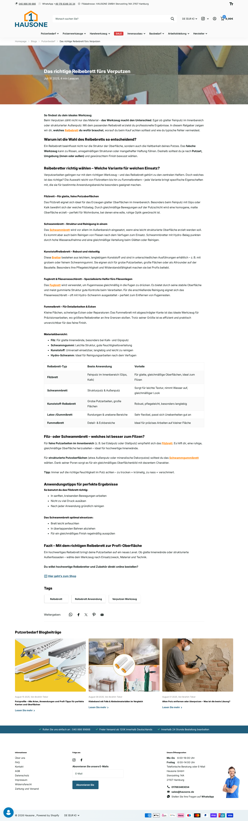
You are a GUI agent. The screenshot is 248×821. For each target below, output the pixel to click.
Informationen (21, 752)
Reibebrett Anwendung (88, 599)
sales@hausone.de (182, 791)
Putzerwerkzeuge (73, 33)
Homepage (21, 41)
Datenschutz (22, 775)
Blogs (34, 41)
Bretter (56, 257)
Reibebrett (71, 130)
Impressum (21, 779)
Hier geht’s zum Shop (62, 576)
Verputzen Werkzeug (124, 599)
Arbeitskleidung (177, 33)
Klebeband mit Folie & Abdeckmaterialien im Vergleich (124, 676)
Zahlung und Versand (27, 788)
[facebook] (81, 760)
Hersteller (199, 33)
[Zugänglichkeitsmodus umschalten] (231, 4)
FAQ (17, 762)
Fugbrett (55, 285)
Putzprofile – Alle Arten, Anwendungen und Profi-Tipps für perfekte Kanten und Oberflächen (50, 677)
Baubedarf (155, 33)
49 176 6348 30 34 (65, 3)
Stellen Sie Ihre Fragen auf (192, 796)
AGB (17, 771)
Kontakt (19, 766)
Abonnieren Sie (85, 784)
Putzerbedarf (48, 33)
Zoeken (172, 19)
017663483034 (180, 787)
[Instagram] (74, 760)
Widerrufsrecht (23, 784)
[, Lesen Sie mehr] (205, 19)
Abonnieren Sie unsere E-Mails (90, 766)
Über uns (20, 757)
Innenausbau (134, 33)
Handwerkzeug (98, 33)
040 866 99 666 (27, 3)
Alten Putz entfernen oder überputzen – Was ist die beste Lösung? (197, 676)
